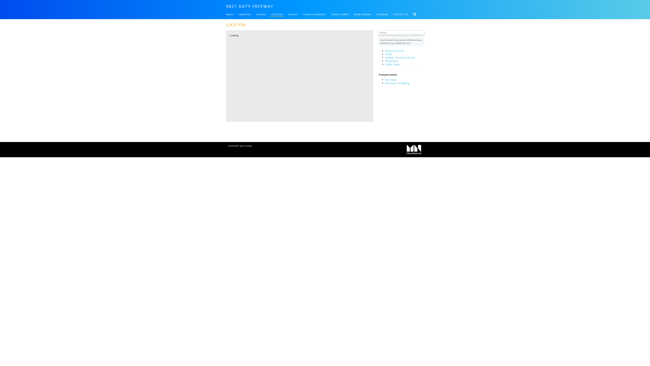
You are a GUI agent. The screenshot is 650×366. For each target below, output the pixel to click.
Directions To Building (397, 83)
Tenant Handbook (314, 14)
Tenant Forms (340, 14)
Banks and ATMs (394, 50)
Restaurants (391, 61)
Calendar (382, 14)
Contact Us (400, 14)
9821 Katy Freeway (250, 6)
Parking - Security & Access (400, 57)
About (230, 14)
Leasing (261, 14)
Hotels (388, 54)
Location (277, 14)
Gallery (293, 14)
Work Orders (362, 14)
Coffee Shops (392, 64)
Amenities (245, 14)
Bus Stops (390, 79)
